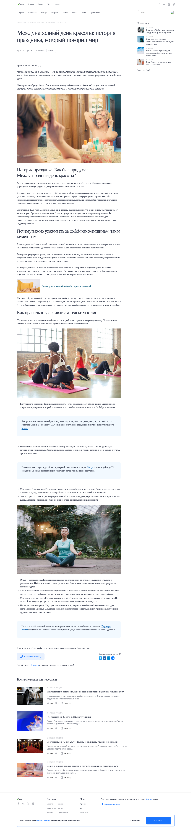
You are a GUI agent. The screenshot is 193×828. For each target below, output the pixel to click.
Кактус (90, 467)
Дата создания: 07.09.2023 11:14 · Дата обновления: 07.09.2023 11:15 (41, 23)
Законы (74, 13)
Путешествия (94, 13)
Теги (49, 4)
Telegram (35, 665)
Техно (83, 13)
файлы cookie (42, 820)
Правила (40, 4)
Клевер (25, 428)
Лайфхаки (54, 13)
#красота (51, 50)
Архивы (56, 4)
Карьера (44, 13)
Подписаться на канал (112, 804)
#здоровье (40, 50)
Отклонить (136, 821)
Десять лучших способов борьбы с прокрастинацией (66, 286)
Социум (21, 13)
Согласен (158, 821)
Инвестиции (32, 13)
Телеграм (149, 799)
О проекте (31, 4)
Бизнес (65, 13)
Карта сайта (84, 813)
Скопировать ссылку (32, 656)
